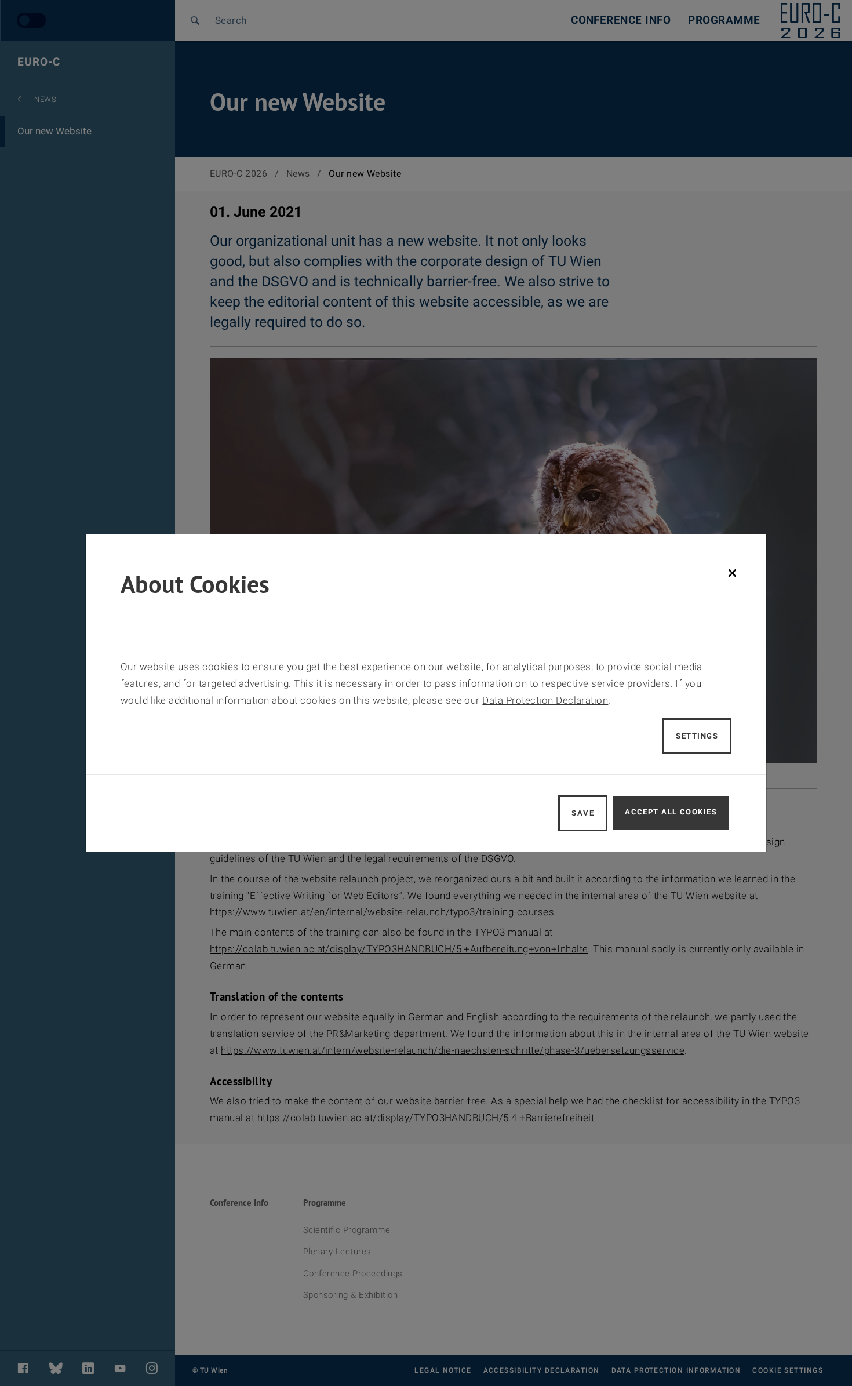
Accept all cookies (671, 811)
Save (582, 813)
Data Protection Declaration (545, 700)
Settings (697, 736)
